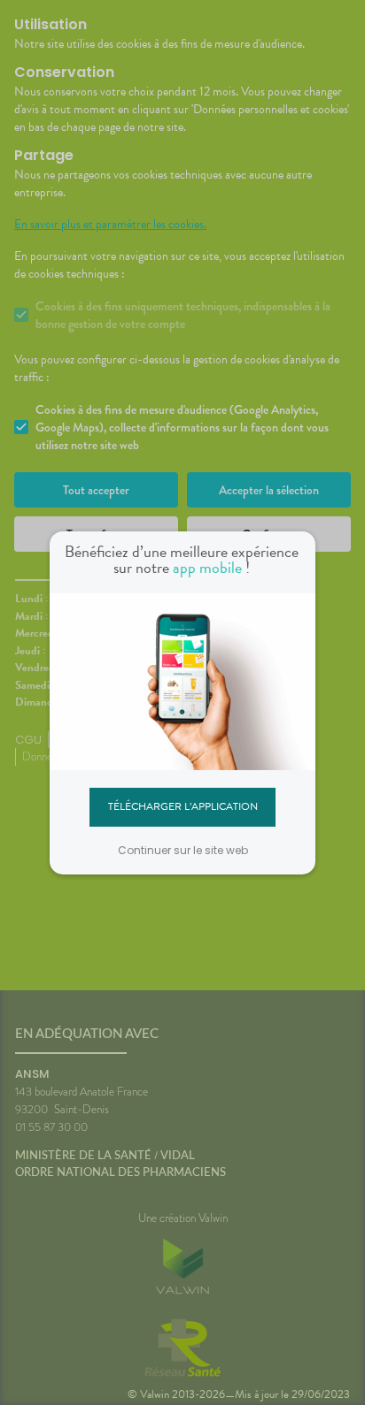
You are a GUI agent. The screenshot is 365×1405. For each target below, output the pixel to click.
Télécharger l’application (183, 806)
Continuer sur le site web (183, 850)
